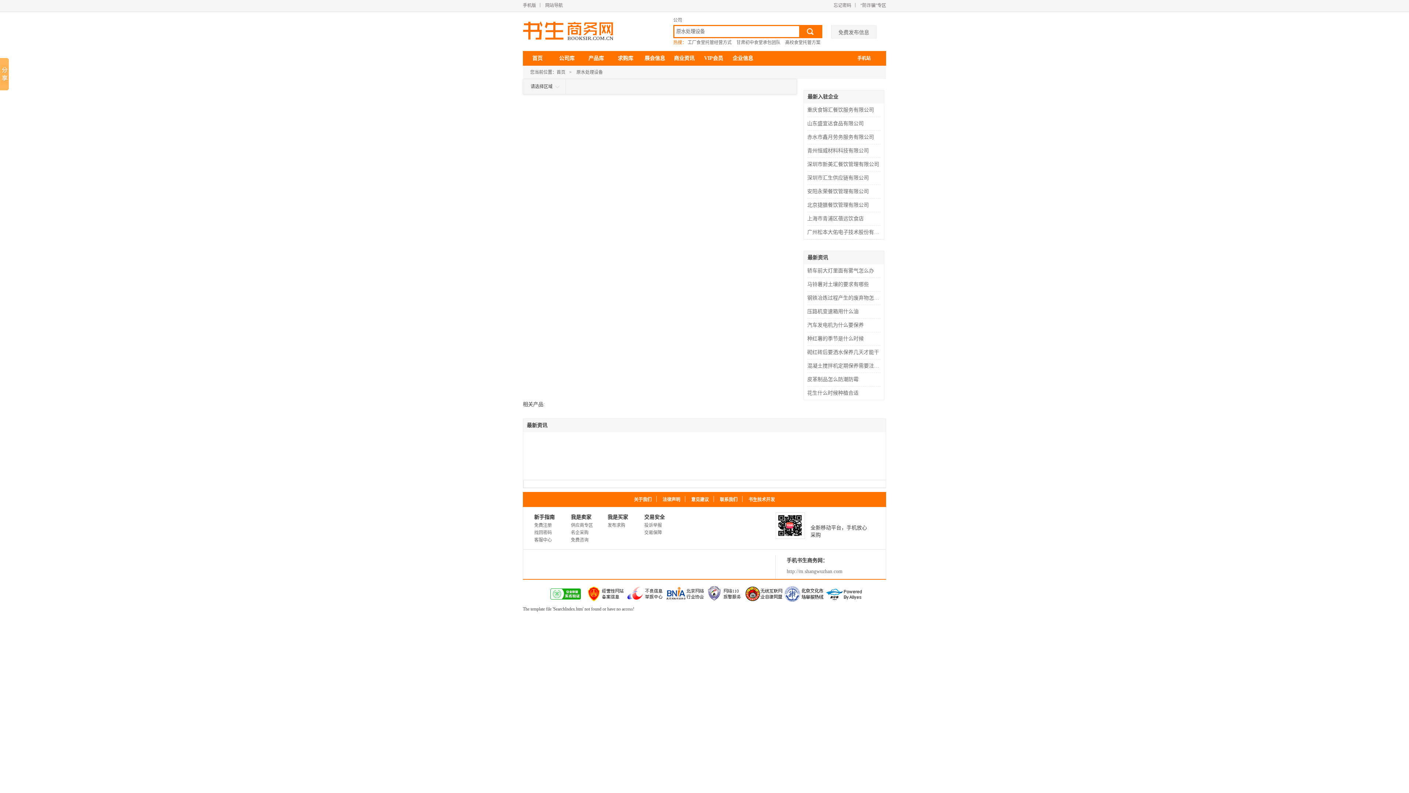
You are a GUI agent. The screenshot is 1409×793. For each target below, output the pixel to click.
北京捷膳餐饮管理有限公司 (838, 205)
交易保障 (653, 532)
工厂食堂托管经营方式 (710, 42)
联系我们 (729, 499)
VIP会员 (713, 58)
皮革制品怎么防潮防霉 (833, 379)
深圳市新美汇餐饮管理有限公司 (843, 164)
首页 (537, 58)
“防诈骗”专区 (873, 5)
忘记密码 (842, 5)
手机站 (864, 58)
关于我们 (643, 499)
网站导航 (554, 5)
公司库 (567, 58)
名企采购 (580, 532)
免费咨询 (580, 540)
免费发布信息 (853, 32)
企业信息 (743, 58)
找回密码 (543, 532)
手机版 (529, 5)
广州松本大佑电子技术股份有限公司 (844, 232)
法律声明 (671, 499)
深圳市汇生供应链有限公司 (838, 178)
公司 (677, 20)
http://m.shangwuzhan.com (814, 571)
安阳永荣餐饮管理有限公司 (838, 191)
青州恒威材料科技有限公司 (838, 150)
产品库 (596, 58)
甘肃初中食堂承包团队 (758, 42)
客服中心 (543, 540)
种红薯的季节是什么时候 (835, 338)
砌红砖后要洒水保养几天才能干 (843, 352)
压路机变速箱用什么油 (833, 311)
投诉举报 (653, 525)
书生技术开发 (762, 499)
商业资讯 (684, 58)
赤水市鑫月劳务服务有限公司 (840, 137)
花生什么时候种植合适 (833, 393)
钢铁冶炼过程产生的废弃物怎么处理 (844, 298)
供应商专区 (582, 525)
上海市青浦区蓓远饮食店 (835, 218)
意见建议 (700, 499)
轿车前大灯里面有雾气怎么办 (840, 271)
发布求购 (616, 525)
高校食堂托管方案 (802, 42)
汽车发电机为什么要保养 (835, 325)
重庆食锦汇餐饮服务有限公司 (840, 110)
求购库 (625, 58)
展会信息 (655, 58)
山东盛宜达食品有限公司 (835, 123)
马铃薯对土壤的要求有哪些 (838, 284)
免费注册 (543, 525)
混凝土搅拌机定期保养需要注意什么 (844, 366)
